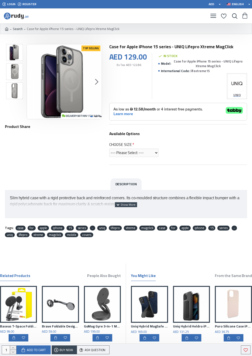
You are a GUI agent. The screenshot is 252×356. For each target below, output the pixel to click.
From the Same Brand (233, 276)
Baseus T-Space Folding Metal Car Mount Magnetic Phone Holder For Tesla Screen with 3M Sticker (90, 326)
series (82, 228)
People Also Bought (104, 276)
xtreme (130, 228)
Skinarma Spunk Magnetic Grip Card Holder (49, 326)
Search (18, 28)
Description (126, 184)
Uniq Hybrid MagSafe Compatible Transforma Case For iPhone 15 (206, 326)
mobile (71, 234)
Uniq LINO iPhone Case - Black (164, 326)
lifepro (115, 228)
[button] (32, 82)
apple (43, 228)
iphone (57, 228)
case (20, 228)
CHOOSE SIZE (120, 144)
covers (86, 234)
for (32, 228)
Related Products (15, 276)
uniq (102, 228)
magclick (147, 228)
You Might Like (143, 276)
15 (70, 228)
